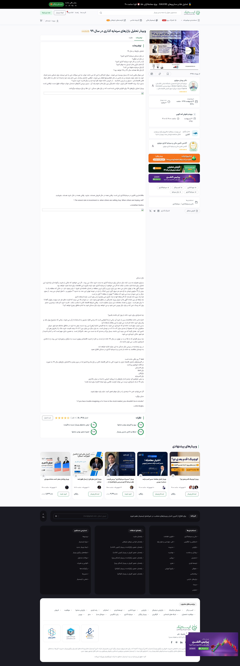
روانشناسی (193, 574)
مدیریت (171, 547)
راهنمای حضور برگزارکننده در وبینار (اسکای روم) (127, 558)
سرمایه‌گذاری (176, 204)
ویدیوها (85, 536)
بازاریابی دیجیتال (158, 610)
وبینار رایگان (142, 614)
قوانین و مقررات (82, 563)
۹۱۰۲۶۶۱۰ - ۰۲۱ (182, 634)
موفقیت (67, 610)
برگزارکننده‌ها (84, 568)
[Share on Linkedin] (158, 211)
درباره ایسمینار (83, 542)
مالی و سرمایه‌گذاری (187, 204)
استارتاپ (106, 610)
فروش (56, 610)
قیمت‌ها (83, 12)
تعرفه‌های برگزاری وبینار (80, 552)
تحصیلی (194, 558)
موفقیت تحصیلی (188, 614)
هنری (172, 563)
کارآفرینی (155, 614)
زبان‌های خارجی (192, 579)
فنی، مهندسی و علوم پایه (165, 542)
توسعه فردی (193, 563)
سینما (195, 584)
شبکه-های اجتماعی (170, 614)
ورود (53, 21)
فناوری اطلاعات (169, 536)
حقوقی (194, 568)
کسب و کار (190, 610)
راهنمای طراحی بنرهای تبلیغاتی (132, 542)
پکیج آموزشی (169, 568)
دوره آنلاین (132, 610)
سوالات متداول (83, 558)
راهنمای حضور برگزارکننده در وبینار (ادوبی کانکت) (126, 547)
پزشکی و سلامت (191, 552)
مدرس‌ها (85, 574)
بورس (80, 614)
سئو (89, 614)
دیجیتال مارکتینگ (175, 610)
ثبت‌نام (48, 21)
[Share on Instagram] (150, 211)
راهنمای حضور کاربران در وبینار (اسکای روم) (128, 563)
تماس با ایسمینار (82, 579)
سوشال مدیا (100, 614)
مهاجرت (171, 552)
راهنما (77, 12)
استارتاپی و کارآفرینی (190, 542)
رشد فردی (94, 610)
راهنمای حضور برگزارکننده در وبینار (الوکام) (129, 568)
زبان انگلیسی (114, 614)
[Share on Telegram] (154, 211)
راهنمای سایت (138, 536)
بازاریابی (194, 547)
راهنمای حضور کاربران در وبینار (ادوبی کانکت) (128, 552)
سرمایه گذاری (128, 614)
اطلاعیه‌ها (70, 12)
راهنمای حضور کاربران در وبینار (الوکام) (130, 574)
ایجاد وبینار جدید (82, 547)
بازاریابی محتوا (81, 610)
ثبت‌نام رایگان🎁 (56, 4)
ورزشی (172, 558)
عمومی (194, 590)
